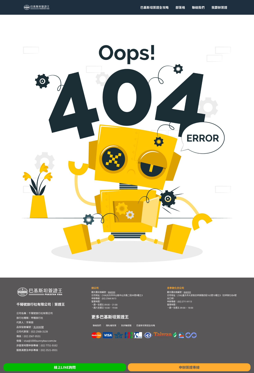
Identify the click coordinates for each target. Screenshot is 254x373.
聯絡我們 (198, 7)
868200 (111, 292)
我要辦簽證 (219, 7)
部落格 (180, 7)
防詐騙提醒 (126, 325)
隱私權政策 (111, 325)
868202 (187, 292)
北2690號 (38, 327)
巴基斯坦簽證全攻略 (154, 7)
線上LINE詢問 (65, 367)
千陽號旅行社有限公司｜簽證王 (40, 304)
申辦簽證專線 (189, 367)
